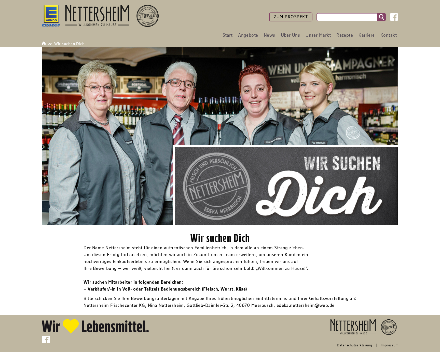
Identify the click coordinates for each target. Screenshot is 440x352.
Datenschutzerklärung (354, 345)
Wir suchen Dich (69, 43)
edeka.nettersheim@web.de (306, 305)
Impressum (389, 345)
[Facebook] (394, 17)
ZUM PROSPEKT (291, 17)
